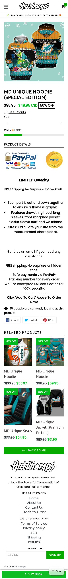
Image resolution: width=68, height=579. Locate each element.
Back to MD (36, 450)
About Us (34, 503)
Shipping (34, 537)
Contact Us (34, 507)
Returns (34, 542)
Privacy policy (34, 528)
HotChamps (19, 566)
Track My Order (34, 512)
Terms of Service (34, 523)
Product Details (17, 144)
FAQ (34, 533)
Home (34, 498)
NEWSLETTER (35, 548)
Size (6, 116)
